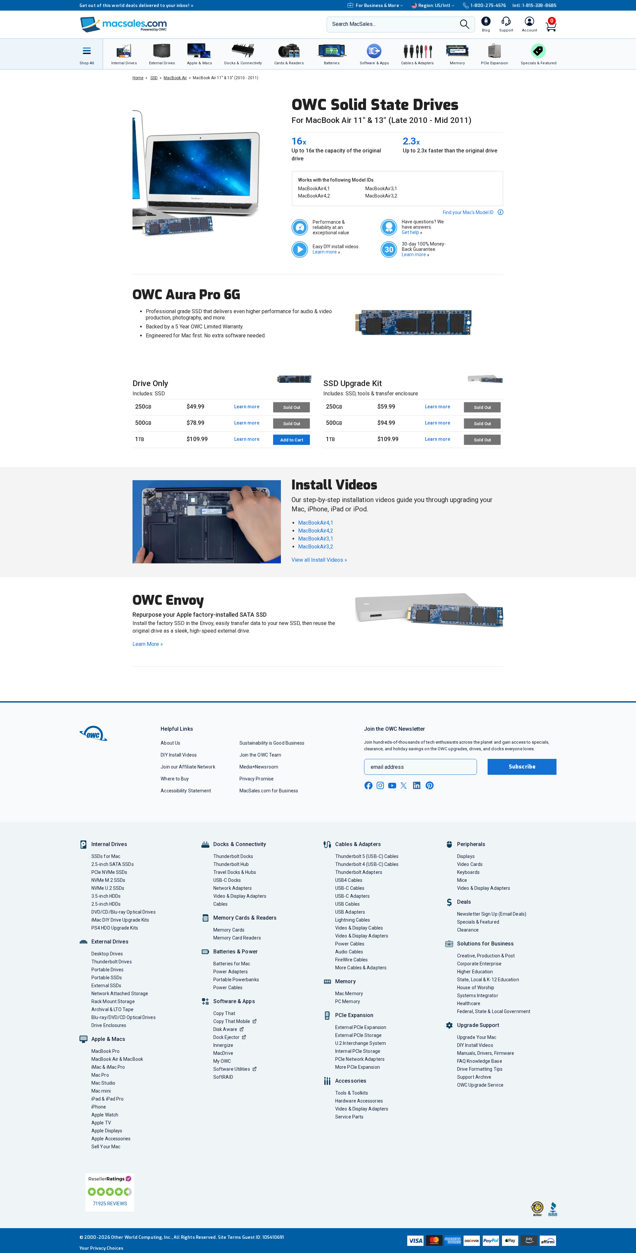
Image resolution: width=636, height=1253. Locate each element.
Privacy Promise (256, 778)
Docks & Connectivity (239, 844)
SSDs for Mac (105, 856)
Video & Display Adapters (239, 896)
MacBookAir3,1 (315, 539)
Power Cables (227, 987)
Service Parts (349, 1116)
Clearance (468, 930)
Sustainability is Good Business (272, 743)
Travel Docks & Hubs (234, 872)
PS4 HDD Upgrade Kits (114, 928)
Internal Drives (109, 844)
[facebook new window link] (368, 785)
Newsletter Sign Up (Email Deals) (491, 914)
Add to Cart (291, 439)
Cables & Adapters (358, 844)
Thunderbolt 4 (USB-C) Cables (367, 864)
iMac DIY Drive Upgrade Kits (120, 920)
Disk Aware (225, 1029)
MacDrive (223, 1053)
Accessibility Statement (186, 790)
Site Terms (229, 1237)
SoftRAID (223, 1077)
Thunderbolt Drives (111, 961)
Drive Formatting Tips (480, 1069)
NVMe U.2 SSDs (107, 888)
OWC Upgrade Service (480, 1085)
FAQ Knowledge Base (479, 1061)
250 (143, 406)
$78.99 (195, 422)
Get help (412, 232)
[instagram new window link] (380, 785)
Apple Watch (104, 1114)
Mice (462, 880)
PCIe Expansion (354, 1015)
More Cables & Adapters (361, 967)
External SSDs (106, 985)
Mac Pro (100, 1075)
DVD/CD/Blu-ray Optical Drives (123, 912)
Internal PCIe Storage (357, 1051)
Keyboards (468, 872)
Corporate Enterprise (479, 963)
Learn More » (147, 644)
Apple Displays (106, 1130)
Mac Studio (103, 1083)
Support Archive (474, 1077)
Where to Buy (175, 778)
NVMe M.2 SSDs (108, 880)
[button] (473, 212)
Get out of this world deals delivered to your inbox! (136, 5)
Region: (434, 5)
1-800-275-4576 (488, 5)
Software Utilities (231, 1069)
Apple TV (101, 1122)
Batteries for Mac (231, 963)
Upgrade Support (478, 1025)
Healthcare (468, 1003)
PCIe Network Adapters (360, 1059)
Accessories (350, 1081)
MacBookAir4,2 (315, 531)
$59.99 (386, 406)
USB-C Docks (227, 880)
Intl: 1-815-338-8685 (534, 5)
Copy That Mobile (231, 1021)
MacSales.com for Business (268, 790)
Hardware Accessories (359, 1101)
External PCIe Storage (358, 1035)
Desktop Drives (107, 953)
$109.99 (197, 438)
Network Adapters (232, 888)
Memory (345, 981)
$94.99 (386, 422)
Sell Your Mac (105, 1146)
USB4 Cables (348, 880)
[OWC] (124, 25)
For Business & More (377, 5)
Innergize (223, 1045)
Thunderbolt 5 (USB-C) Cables (367, 856)
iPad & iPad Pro (107, 1099)
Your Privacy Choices (101, 1248)
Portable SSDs (106, 977)
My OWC (222, 1061)
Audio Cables (349, 951)
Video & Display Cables (359, 928)
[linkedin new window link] (417, 785)
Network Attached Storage (119, 993)
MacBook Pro (105, 1051)
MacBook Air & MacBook (117, 1059)
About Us (170, 743)
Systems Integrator (477, 995)
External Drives (110, 942)
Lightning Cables (352, 920)
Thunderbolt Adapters (358, 872)
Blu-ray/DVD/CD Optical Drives (123, 1017)
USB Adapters (350, 912)
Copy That (224, 1013)
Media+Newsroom (258, 766)
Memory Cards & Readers (245, 918)
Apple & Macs (108, 1039)
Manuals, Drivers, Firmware (485, 1053)
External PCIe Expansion (360, 1027)
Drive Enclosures (108, 1025)
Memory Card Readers (237, 937)
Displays (466, 856)
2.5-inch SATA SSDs (112, 864)
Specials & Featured (478, 922)
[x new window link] (404, 785)
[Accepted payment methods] (480, 1240)
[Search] (464, 25)
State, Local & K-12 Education (488, 979)
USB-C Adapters (352, 896)
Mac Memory (349, 993)
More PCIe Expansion (357, 1067)
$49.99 (195, 406)
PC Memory (347, 1001)
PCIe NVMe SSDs (109, 872)
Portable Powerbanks (236, 979)
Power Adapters (230, 971)
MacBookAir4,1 (315, 523)
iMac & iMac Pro (108, 1067)
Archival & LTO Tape (112, 1009)
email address (387, 767)
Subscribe (522, 766)
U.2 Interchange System (360, 1043)
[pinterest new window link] (430, 785)
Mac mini (101, 1091)
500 (143, 422)
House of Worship (475, 987)
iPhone (98, 1107)
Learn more (326, 252)
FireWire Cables (351, 959)
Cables (220, 904)
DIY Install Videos (179, 755)
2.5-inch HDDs (106, 904)
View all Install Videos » (319, 560)
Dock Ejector (226, 1037)
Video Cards (470, 864)
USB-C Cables (349, 888)
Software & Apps (234, 1001)
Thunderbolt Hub (231, 864)
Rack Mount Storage (113, 1001)
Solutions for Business (485, 943)
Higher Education (475, 971)
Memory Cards (228, 930)
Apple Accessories (111, 1138)
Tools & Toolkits (351, 1093)
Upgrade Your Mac (476, 1037)
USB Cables (347, 904)
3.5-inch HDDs (106, 896)
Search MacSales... (354, 24)
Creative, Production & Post (486, 955)
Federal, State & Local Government (493, 1011)
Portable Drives (107, 969)
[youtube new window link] (392, 785)
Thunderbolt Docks (233, 856)
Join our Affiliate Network (188, 766)
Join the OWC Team (260, 755)
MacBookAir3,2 (315, 546)
